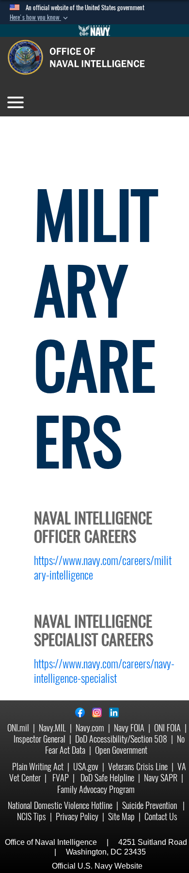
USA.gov (85, 766)
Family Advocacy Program (96, 789)
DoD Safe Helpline (107, 778)
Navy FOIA (129, 728)
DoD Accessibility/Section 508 (121, 739)
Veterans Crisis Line (138, 766)
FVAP (60, 778)
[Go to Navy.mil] (94, 30)
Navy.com (90, 728)
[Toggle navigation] (15, 102)
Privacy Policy (77, 816)
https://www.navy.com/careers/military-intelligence (103, 567)
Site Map (121, 816)
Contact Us (160, 816)
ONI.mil (18, 728)
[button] (40, 17)
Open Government (121, 750)
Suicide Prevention (150, 805)
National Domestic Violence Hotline (60, 805)
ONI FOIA (167, 728)
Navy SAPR (160, 778)
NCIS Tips (31, 816)
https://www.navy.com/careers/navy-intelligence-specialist (104, 671)
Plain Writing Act (37, 766)
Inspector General (39, 739)
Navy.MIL (52, 728)
